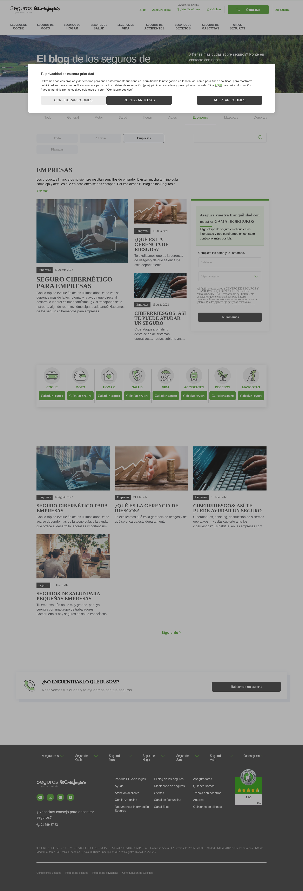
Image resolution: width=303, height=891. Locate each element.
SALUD (137, 387)
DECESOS (222, 387)
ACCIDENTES (194, 387)
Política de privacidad (105, 872)
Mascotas (231, 117)
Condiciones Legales (48, 872)
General (73, 117)
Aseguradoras (202, 779)
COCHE (52, 387)
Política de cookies (76, 872)
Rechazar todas (139, 100)
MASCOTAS (251, 387)
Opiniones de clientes (207, 806)
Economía (200, 117)
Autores (198, 799)
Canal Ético (161, 806)
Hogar (147, 117)
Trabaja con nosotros (207, 793)
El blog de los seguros (169, 779)
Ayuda (119, 786)
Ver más (42, 191)
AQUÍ (218, 85)
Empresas (144, 138)
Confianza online (126, 799)
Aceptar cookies (229, 100)
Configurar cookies (73, 100)
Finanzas (57, 149)
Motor (99, 117)
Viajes (172, 117)
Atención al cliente (127, 793)
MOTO (80, 387)
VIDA (165, 387)
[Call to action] (40, 797)
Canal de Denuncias (167, 799)
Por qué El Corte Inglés (130, 779)
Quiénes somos (204, 786)
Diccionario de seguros (169, 786)
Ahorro (100, 138)
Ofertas (159, 793)
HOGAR (109, 387)
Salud (123, 117)
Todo (48, 117)
